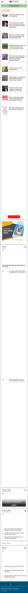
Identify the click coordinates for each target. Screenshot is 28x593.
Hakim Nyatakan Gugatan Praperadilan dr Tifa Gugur (13, 266)
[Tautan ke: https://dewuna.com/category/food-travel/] (25, 490)
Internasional (11, 101)
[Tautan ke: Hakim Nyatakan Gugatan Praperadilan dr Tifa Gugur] (14, 256)
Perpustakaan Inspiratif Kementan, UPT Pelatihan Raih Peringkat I (13, 537)
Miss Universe (12, 54)
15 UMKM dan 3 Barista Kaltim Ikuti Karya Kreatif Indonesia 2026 (14, 533)
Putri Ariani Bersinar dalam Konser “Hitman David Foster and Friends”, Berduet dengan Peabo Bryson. (17, 25)
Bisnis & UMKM (12, 39)
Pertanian (11, 44)
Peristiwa (11, 66)
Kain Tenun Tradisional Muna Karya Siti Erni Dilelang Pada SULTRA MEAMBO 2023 (16, 36)
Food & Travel (11, 81)
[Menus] (2, 1)
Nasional (10, 92)
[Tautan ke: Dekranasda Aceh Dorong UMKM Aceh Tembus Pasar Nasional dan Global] (14, 520)
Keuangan (11, 106)
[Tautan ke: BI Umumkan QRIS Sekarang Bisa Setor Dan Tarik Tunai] (5, 159)
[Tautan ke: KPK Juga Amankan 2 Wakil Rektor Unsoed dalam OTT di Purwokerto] (5, 323)
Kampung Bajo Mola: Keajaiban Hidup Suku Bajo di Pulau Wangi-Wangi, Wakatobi (17, 78)
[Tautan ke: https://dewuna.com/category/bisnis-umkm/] (25, 511)
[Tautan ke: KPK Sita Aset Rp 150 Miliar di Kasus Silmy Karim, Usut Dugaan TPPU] (5, 432)
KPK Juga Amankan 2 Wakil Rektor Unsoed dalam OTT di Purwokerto (17, 271)
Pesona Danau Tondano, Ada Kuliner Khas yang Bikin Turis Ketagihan (13, 501)
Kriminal (10, 86)
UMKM (10, 33)
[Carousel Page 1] (12, 505)
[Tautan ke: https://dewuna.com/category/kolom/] (25, 548)
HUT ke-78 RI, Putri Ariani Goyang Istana (15, 68)
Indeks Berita (4, 590)
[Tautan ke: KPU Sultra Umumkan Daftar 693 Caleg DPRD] (5, 15)
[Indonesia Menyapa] (14, 1)
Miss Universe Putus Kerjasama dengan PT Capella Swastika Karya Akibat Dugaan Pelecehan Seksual (17, 58)
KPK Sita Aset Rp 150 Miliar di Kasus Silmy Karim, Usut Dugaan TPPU (17, 380)
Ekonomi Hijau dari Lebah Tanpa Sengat (13, 566)
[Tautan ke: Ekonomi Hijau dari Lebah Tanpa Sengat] (14, 557)
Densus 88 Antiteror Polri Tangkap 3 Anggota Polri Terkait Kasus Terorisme (15, 89)
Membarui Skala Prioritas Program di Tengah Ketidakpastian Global (15, 576)
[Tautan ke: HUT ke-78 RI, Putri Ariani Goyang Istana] (5, 68)
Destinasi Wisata (12, 75)
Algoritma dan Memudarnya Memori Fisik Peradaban (14, 571)
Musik (10, 21)
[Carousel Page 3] (15, 505)
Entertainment (12, 28)
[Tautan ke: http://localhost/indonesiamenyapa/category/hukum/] (25, 247)
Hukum (10, 17)
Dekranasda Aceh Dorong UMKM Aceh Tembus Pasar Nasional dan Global (13, 529)
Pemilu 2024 (11, 13)
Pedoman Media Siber (6, 589)
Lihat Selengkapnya (14, 216)
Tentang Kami (16, 589)
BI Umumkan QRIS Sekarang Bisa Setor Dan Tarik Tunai (16, 108)
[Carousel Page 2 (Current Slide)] (14, 505)
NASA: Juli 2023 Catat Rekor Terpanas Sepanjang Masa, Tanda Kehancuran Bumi (16, 99)
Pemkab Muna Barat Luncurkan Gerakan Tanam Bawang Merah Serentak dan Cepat (17, 47)
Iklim (10, 96)
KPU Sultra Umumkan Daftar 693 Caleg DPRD (16, 15)
